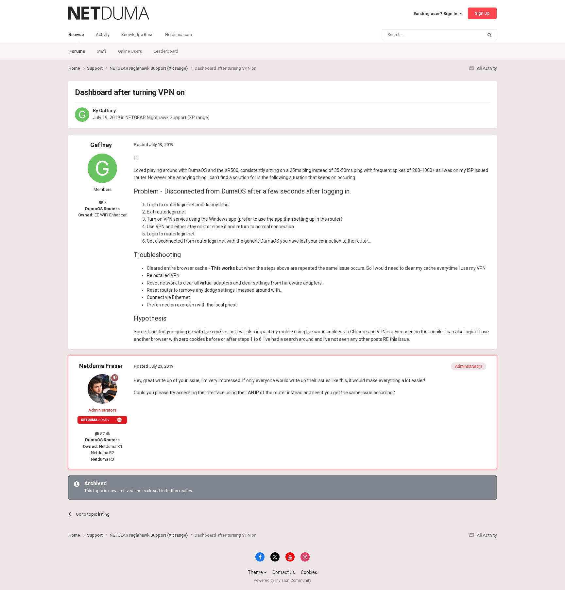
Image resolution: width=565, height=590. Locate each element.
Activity (103, 34)
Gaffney (107, 110)
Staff (101, 51)
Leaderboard (166, 51)
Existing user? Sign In (436, 13)
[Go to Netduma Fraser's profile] (102, 389)
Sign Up (482, 13)
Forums (77, 51)
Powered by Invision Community (282, 580)
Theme (256, 572)
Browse (76, 34)
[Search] (489, 34)
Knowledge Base (137, 34)
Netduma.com (178, 34)
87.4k (104, 433)
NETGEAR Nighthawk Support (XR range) (168, 117)
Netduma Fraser (101, 365)
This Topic (464, 34)
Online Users (130, 51)
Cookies (309, 572)
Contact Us (283, 572)
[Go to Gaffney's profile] (82, 114)
